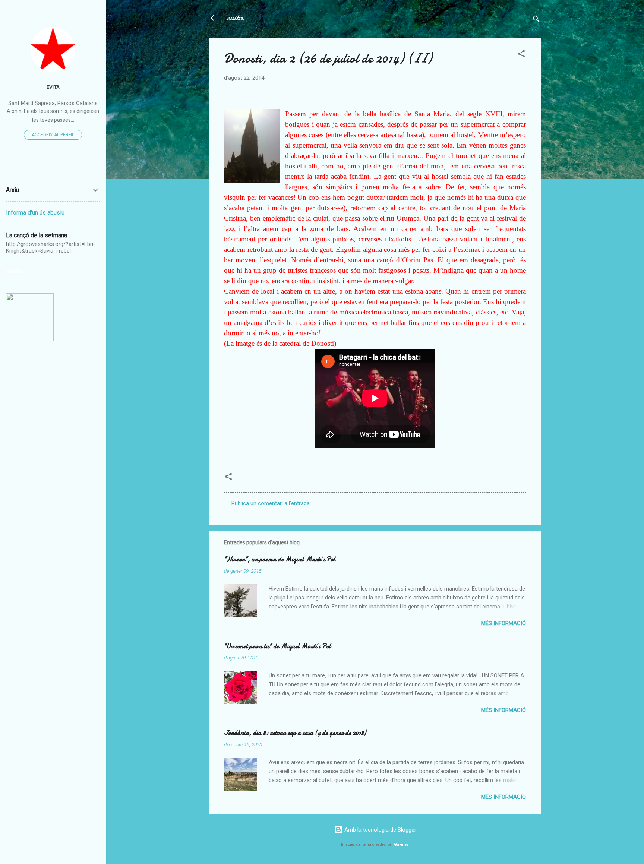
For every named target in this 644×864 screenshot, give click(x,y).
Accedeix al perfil (53, 134)
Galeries (401, 844)
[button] (521, 55)
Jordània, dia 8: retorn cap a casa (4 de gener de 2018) (295, 733)
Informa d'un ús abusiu (35, 212)
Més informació (503, 623)
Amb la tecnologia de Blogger (379, 829)
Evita (53, 87)
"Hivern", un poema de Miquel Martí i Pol (279, 559)
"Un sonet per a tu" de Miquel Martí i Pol (277, 646)
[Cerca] (536, 20)
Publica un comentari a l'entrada (270, 503)
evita (235, 18)
